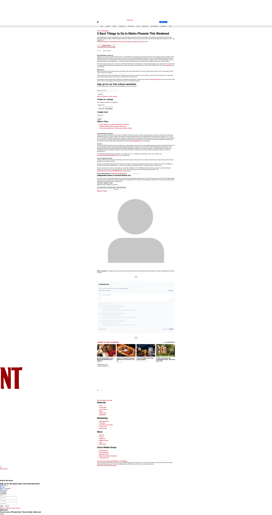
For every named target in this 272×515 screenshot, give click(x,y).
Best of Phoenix (154, 26)
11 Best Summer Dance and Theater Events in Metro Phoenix (115, 128)
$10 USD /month (102, 187)
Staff (100, 442)
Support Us (163, 21)
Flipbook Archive (103, 440)
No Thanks (3, 493)
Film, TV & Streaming (102, 31)
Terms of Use (103, 426)
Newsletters (163, 26)
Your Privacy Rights (122, 461)
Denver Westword (104, 452)
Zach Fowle (120, 41)
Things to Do (4, 485)
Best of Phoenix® (5, 488)
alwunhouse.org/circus (155, 79)
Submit (7, 506)
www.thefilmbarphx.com (136, 141)
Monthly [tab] (106, 183)
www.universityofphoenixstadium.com (107, 155)
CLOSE (99, 119)
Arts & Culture (131, 26)
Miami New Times (104, 454)
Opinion (114, 26)
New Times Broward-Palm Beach (108, 456)
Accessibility (112, 461)
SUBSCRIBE (101, 108)
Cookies (106, 461)
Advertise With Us (104, 421)
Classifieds (102, 423)
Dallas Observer (103, 450)
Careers (101, 436)
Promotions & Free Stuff (106, 425)
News (101, 26)
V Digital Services (104, 457)
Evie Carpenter (128, 41)
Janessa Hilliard (112, 41)
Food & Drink (122, 26)
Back (2, 506)
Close (2, 514)
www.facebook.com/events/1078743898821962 (109, 171)
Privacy (115, 96)
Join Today (3, 491)
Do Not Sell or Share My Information (107, 465)
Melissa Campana (103, 41)
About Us (101, 435)
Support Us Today (102, 191)
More (170, 26)
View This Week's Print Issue (104, 400)
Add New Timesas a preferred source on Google (106, 46)
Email (98, 90)
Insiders (3, 487)
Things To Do (145, 26)
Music (138, 26)
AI (116, 461)
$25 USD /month (111, 187)
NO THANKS (109, 108)
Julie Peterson (138, 41)
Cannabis (108, 26)
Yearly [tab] (110, 183)
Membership (102, 444)
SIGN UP (101, 94)
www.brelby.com (169, 65)
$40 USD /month (121, 187)
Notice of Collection (102, 96)
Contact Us (102, 438)
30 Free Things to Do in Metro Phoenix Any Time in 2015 (114, 124)
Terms (110, 96)
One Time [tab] (100, 183)
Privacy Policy (103, 428)
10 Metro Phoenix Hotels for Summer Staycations (112, 126)
